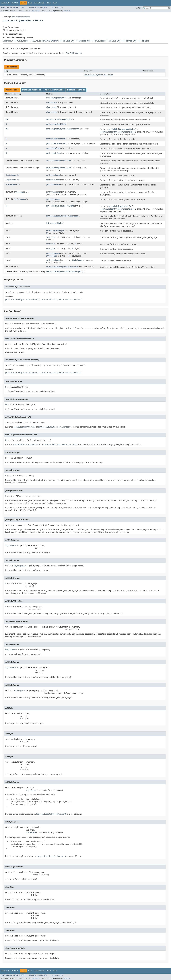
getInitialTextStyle (56, 124)
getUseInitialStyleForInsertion (62, 216)
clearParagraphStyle (56, 98)
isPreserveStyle (54, 223)
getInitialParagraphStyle (59, 119)
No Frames (42, 7)
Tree (30, 3)
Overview (5, 3)
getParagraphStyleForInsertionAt (62, 129)
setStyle (50, 237)
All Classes (57, 7)
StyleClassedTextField (105, 41)
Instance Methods (31, 90)
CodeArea (7, 41)
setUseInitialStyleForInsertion (62, 267)
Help (55, 3)
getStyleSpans (53, 175)
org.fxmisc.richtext (21, 17)
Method (35, 11)
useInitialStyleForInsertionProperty (64, 271)
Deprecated (39, 3)
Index (48, 3)
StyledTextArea (124, 41)
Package (14, 3)
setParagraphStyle (55, 230)
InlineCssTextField (60, 41)
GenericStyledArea (21, 41)
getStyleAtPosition (55, 139)
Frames (32, 7)
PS (7, 119)
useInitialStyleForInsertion (98, 75)
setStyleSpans (53, 253)
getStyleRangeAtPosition (58, 160)
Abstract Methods (54, 90)
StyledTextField (141, 41)
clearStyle (51, 103)
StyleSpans (11, 175)
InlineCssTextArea (41, 41)
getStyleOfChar (53, 148)
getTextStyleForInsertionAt (60, 206)
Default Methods (76, 90)
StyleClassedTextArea (81, 41)
